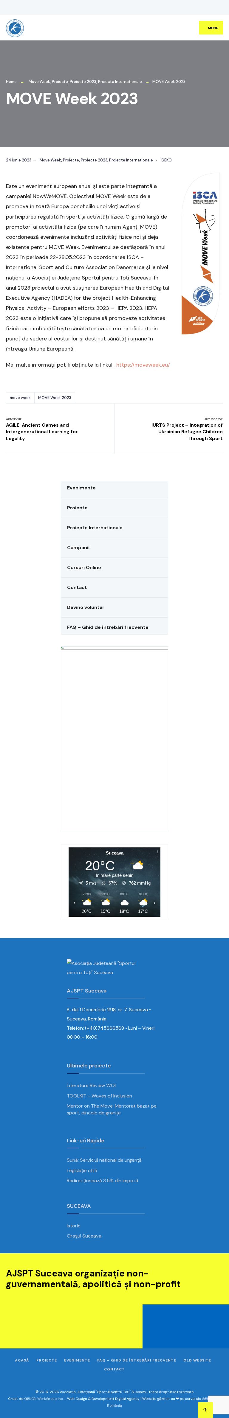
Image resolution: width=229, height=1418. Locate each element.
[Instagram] (187, 7)
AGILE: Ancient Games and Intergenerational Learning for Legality (42, 429)
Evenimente (81, 488)
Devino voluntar (85, 607)
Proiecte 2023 (83, 81)
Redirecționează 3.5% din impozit (103, 1180)
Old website (197, 1360)
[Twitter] (178, 7)
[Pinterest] (196, 7)
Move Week (39, 81)
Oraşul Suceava (84, 1236)
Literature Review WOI (91, 1085)
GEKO (166, 160)
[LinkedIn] (205, 7)
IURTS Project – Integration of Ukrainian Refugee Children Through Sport (187, 429)
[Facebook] (169, 7)
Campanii (78, 547)
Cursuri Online (84, 567)
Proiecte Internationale (120, 81)
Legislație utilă (82, 1170)
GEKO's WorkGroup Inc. (44, 1398)
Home (11, 81)
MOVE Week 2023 (54, 397)
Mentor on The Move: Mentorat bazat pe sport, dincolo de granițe (112, 1109)
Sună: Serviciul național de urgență (104, 1160)
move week (20, 397)
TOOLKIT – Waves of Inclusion (99, 1096)
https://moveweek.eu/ (143, 364)
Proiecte (60, 81)
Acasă (22, 1360)
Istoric (74, 1226)
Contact (77, 587)
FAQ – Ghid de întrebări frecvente (107, 627)
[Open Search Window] (214, 7)
